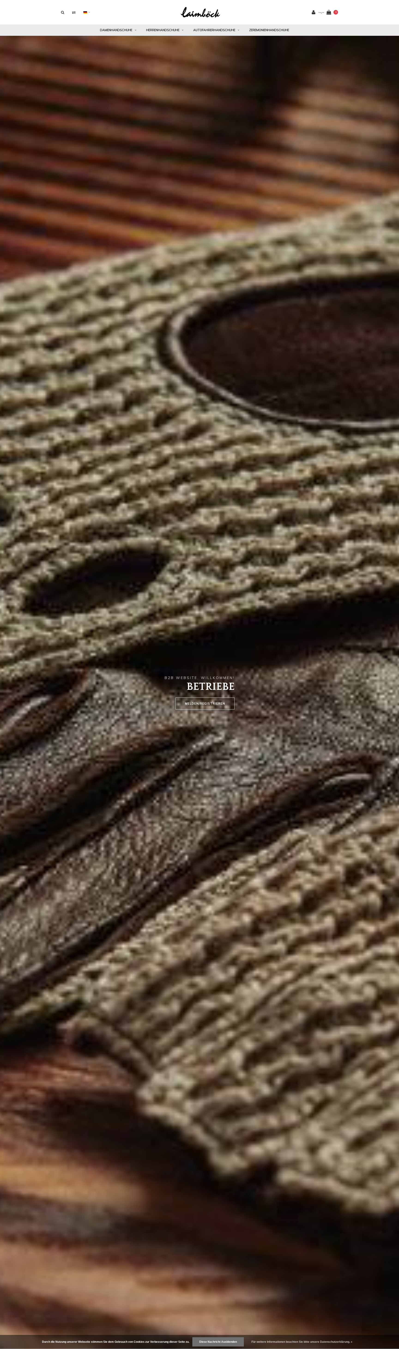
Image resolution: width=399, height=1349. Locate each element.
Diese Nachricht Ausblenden (218, 1341)
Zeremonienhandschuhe (269, 30)
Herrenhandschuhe (162, 30)
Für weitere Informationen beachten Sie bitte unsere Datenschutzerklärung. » (301, 1341)
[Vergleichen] (74, 12)
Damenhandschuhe (116, 30)
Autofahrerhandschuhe (214, 30)
